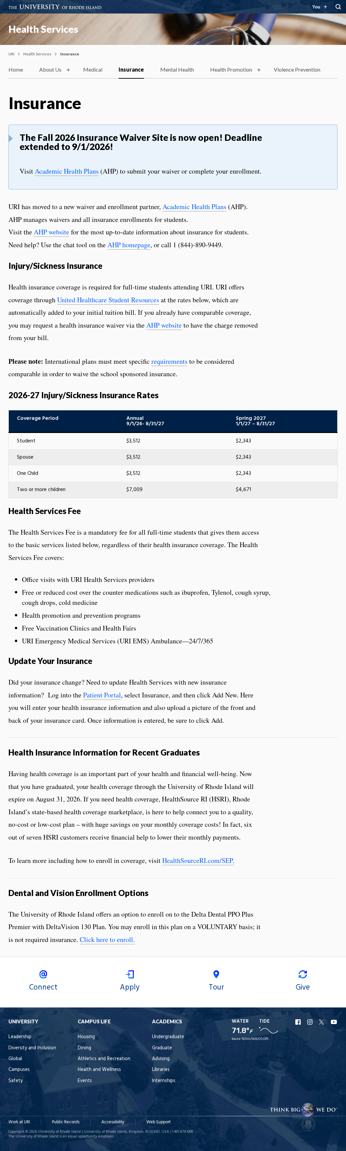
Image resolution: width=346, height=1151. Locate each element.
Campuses (19, 1070)
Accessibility (112, 1122)
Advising (161, 1059)
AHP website (51, 231)
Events (85, 1081)
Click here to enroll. (107, 939)
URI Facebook (298, 1022)
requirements (169, 361)
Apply (130, 987)
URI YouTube (334, 1022)
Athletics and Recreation (104, 1059)
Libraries (161, 1070)
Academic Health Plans (67, 171)
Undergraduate (168, 1037)
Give (303, 987)
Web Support (158, 1122)
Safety (15, 1081)
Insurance (131, 69)
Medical (92, 69)
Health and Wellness (99, 1070)
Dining (84, 1048)
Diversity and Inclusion (32, 1048)
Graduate (162, 1048)
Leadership (19, 1037)
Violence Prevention (297, 69)
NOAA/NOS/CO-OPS (255, 1039)
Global (15, 1059)
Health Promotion (231, 69)
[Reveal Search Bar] (338, 7)
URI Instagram (310, 1022)
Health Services (43, 29)
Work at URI (19, 1122)
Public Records (65, 1122)
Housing (86, 1037)
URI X (322, 1022)
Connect (43, 987)
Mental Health (177, 69)
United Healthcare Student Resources (108, 299)
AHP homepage (128, 244)
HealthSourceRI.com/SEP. (198, 860)
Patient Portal (102, 694)
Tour (216, 987)
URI (11, 54)
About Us (50, 69)
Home (15, 69)
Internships (163, 1081)
